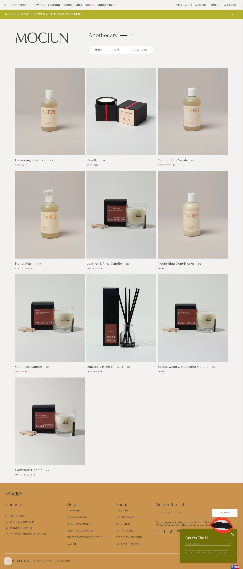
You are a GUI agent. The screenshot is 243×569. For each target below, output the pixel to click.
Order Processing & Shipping (84, 537)
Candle (92, 160)
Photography (139, 50)
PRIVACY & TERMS (42, 561)
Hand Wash (25, 263)
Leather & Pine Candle (104, 263)
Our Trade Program (127, 544)
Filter (98, 50)
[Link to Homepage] (41, 37)
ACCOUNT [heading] (200, 5)
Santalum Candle (29, 470)
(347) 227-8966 (17, 516)
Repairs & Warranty (79, 524)
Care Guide (73, 510)
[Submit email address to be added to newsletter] (230, 543)
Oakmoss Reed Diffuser (105, 367)
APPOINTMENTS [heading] (184, 5)
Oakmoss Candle (29, 367)
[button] (5, 5)
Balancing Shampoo (31, 160)
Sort (116, 50)
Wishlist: (230, 5)
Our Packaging (124, 531)
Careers (72, 544)
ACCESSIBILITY (62, 561)
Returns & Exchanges (80, 531)
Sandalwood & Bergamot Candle (183, 367)
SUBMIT (225, 513)
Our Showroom (124, 517)
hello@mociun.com (22, 522)
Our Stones (122, 524)
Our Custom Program (128, 537)
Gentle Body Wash (173, 160)
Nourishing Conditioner (176, 263)
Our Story (121, 510)
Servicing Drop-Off (22, 528)
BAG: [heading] (214, 5)
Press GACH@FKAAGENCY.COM (28, 534)
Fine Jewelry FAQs (77, 517)
